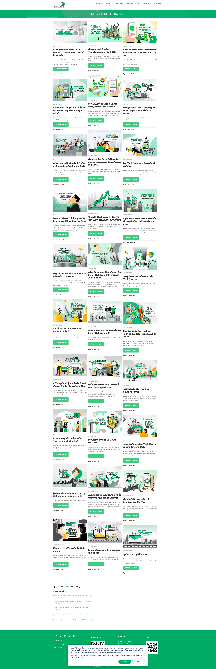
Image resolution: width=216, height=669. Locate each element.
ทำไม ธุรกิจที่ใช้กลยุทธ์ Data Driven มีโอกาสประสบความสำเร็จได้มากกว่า (69, 52)
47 (77, 587)
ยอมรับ (125, 662)
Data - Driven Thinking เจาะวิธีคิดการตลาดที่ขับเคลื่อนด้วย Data (69, 220)
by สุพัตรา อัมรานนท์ (59, 185)
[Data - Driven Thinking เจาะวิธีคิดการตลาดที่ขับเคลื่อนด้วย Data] (70, 210)
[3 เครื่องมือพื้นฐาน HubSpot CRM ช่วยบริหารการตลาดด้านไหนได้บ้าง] (140, 323)
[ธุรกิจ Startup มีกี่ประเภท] (140, 546)
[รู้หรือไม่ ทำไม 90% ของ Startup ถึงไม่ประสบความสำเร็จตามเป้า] (70, 485)
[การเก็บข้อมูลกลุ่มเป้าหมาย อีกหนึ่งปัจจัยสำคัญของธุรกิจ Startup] (105, 487)
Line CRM (145, 175)
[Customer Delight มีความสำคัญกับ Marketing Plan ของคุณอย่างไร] (70, 100)
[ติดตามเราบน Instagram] (65, 636)
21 (64, 587)
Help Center (58, 647)
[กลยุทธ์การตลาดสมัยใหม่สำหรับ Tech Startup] (140, 268)
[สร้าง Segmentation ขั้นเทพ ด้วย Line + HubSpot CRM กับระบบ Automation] (105, 264)
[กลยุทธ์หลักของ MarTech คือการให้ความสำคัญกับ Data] (140, 436)
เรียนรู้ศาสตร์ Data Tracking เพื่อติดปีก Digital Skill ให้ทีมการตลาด (139, 110)
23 (69, 587)
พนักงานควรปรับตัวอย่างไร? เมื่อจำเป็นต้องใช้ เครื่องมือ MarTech (69, 165)
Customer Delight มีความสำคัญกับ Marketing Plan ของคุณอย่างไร (69, 110)
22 (67, 587)
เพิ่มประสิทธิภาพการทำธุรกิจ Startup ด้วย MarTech (136, 501)
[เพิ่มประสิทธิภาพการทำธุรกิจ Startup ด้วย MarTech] (140, 491)
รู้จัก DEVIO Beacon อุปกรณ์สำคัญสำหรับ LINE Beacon (102, 105)
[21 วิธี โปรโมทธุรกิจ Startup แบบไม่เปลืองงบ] (105, 542)
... (118, 287)
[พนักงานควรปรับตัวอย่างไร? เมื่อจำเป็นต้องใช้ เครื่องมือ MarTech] (70, 155)
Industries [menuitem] (119, 4)
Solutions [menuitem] (108, 4)
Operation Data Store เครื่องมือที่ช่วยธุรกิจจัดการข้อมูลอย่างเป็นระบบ (140, 221)
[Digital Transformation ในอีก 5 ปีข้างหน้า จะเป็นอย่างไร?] (70, 266)
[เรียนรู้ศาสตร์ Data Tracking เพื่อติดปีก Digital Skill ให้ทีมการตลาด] (140, 100)
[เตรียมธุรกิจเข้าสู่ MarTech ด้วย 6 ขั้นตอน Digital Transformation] (70, 375)
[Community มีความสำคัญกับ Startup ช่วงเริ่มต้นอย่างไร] (70, 430)
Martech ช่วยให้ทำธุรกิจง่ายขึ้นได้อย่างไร (69, 549)
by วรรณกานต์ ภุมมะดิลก (60, 74)
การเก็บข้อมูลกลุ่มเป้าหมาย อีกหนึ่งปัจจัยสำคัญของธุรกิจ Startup (104, 496)
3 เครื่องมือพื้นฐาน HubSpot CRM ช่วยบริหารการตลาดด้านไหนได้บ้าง (139, 333)
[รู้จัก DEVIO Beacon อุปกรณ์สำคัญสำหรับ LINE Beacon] (105, 96)
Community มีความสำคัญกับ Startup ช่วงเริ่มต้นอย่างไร (67, 440)
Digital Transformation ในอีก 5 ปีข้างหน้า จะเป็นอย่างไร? (69, 275)
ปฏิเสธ (138, 662)
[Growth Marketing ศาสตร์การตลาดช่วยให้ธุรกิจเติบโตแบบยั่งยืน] (105, 209)
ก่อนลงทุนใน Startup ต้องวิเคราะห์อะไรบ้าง (136, 390)
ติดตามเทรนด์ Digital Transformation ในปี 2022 (102, 50)
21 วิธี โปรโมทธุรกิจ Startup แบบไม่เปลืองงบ (104, 551)
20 (62, 587)
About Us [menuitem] (99, 4)
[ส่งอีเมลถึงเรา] (69, 636)
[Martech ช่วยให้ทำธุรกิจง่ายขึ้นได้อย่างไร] (70, 540)
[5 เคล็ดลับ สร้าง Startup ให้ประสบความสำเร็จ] (70, 321)
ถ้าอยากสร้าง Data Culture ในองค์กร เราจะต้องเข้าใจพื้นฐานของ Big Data (104, 162)
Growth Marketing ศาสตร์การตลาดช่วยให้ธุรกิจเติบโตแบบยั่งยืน (104, 218)
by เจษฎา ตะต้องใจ (93, 70)
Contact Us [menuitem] (157, 4)
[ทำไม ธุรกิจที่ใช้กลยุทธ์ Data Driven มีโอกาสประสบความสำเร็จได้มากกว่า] (70, 42)
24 (72, 587)
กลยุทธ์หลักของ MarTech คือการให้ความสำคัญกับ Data (139, 445)
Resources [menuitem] (146, 4)
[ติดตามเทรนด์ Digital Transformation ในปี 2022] (105, 41)
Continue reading (61, 69)
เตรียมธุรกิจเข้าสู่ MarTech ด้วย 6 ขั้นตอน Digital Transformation (69, 385)
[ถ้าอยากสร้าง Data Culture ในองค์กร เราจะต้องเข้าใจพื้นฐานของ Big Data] (105, 151)
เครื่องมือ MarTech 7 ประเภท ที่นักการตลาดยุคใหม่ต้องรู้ (103, 386)
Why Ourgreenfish (126, 641)
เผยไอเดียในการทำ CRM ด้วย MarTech (102, 441)
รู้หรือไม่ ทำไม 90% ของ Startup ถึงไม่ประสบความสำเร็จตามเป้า (69, 495)
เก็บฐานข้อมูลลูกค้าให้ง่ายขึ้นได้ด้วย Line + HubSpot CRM (105, 331)
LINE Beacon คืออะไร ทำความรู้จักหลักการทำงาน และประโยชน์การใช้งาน (140, 52)
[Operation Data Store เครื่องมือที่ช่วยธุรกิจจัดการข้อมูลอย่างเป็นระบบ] (140, 210)
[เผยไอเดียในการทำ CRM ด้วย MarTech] (105, 432)
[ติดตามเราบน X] (60, 636)
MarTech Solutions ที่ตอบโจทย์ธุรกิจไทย (139, 165)
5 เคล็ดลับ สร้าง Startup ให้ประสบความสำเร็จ (67, 330)
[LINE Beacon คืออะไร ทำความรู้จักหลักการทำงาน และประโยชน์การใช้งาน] (140, 42)
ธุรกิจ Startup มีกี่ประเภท (135, 554)
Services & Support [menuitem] (132, 4)
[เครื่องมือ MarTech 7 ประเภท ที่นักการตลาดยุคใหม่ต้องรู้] (105, 377)
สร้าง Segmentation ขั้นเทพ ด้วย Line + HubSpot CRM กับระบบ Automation (105, 274)
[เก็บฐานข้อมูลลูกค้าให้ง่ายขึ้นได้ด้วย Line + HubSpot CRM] (105, 322)
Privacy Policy (122, 666)
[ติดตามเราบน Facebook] (56, 636)
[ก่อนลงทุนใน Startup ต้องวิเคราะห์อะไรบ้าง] (140, 381)
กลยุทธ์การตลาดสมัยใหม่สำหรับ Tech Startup (138, 278)
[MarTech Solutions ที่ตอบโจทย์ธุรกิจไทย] (140, 155)
